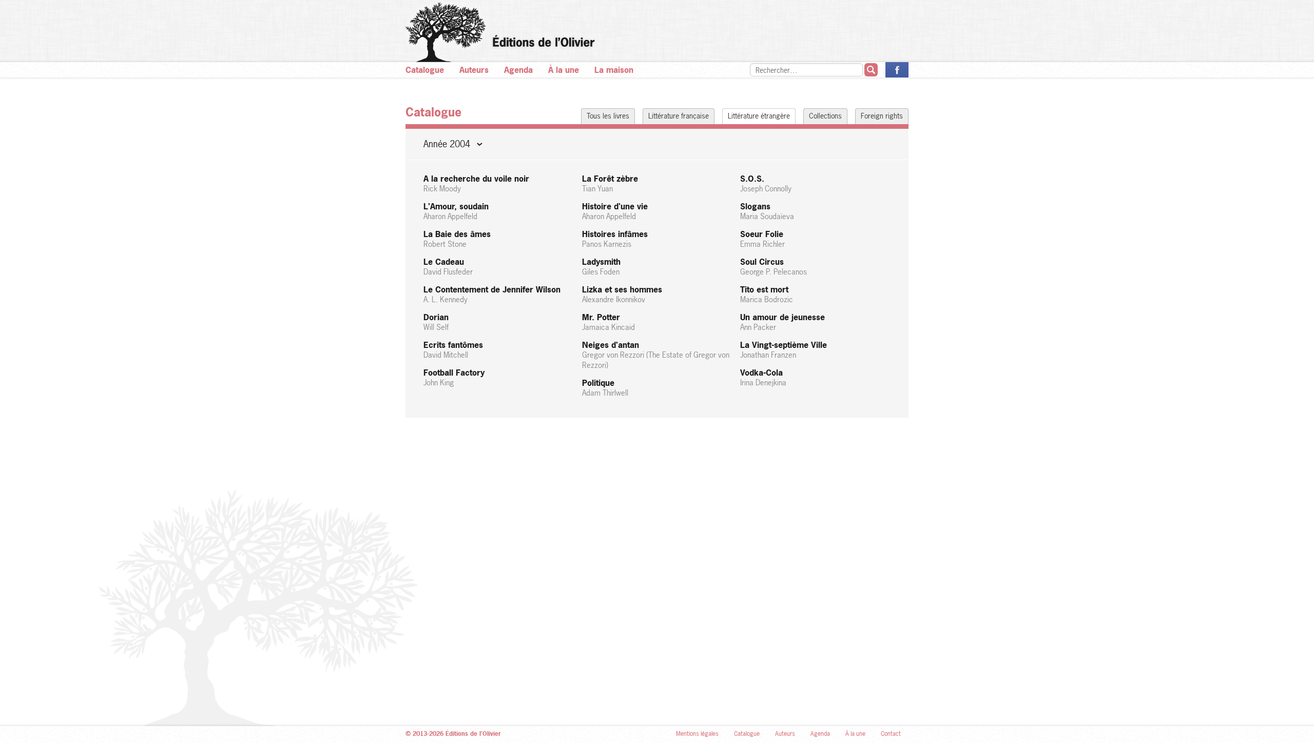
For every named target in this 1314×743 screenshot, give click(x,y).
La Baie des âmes (457, 238)
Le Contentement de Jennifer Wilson (492, 294)
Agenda (518, 69)
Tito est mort (766, 294)
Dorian (436, 322)
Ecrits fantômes (453, 349)
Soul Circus (773, 266)
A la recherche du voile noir (476, 183)
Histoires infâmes (615, 238)
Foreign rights (882, 116)
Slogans (767, 211)
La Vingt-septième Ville (783, 349)
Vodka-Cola (763, 377)
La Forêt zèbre (610, 183)
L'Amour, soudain (456, 211)
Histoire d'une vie (615, 211)
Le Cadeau (448, 266)
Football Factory (454, 377)
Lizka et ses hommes (622, 294)
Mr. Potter (608, 322)
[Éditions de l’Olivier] (657, 32)
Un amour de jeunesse (782, 322)
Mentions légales (697, 734)
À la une (563, 69)
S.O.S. (765, 183)
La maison (613, 69)
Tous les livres (608, 116)
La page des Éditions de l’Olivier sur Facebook (897, 69)
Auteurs (474, 69)
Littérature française (678, 116)
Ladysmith (601, 266)
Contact (891, 734)
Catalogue (424, 69)
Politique (605, 387)
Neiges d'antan (655, 354)
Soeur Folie (762, 238)
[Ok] (871, 69)
